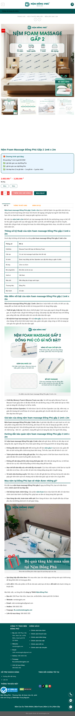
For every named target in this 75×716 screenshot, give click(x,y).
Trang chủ (21, 16)
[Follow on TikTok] (43, 686)
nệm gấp (37, 318)
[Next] (70, 60)
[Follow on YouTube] (49, 686)
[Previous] (5, 60)
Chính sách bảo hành (38, 630)
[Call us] (46, 686)
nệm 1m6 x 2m (18, 219)
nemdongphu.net (44, 713)
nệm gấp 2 (48, 448)
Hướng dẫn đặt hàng (9, 676)
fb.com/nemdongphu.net (23, 610)
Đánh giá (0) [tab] (36, 205)
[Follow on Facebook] (40, 686)
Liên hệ (5, 680)
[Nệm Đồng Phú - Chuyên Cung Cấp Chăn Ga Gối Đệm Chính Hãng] (37, 4)
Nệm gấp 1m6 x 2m (51, 16)
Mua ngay (40, 193)
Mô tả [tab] (6, 205)
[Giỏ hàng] (72, 4)
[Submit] (72, 11)
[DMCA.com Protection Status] (26, 689)
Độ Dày (3, 182)
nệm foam (40, 492)
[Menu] (3, 4)
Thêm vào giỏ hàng (22, 193)
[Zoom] (3, 94)
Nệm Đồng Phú (42, 592)
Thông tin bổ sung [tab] (20, 205)
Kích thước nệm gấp (35, 16)
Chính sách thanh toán (38, 634)
